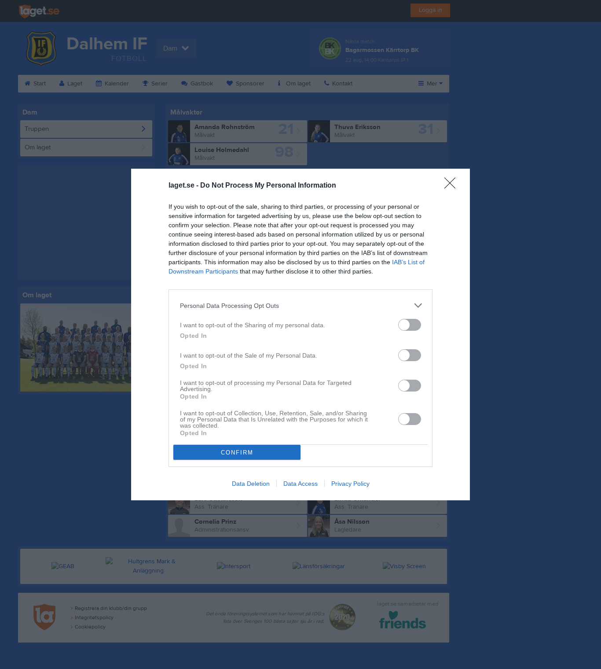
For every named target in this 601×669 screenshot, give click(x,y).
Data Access (300, 483)
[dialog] (300, 334)
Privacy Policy (350, 483)
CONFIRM (237, 452)
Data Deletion (251, 483)
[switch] (409, 325)
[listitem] (300, 305)
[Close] (452, 185)
